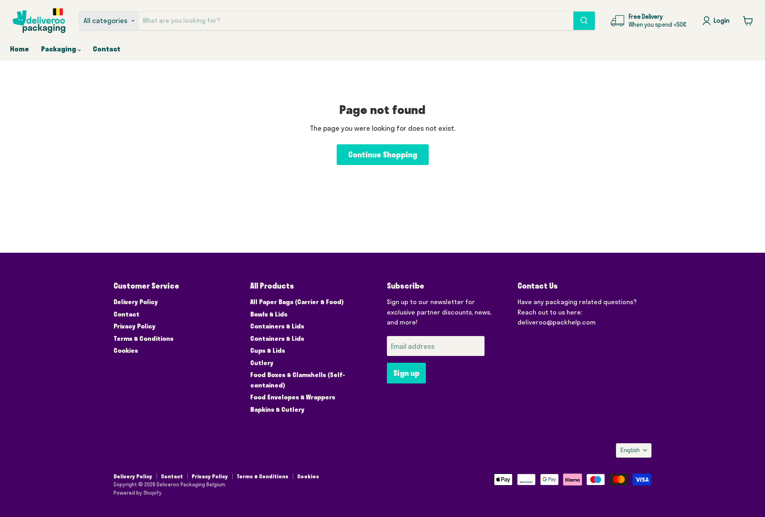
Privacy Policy (134, 326)
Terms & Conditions (143, 338)
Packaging (59, 49)
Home (19, 49)
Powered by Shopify (138, 492)
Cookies (126, 350)
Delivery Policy (136, 302)
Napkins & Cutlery (277, 409)
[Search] (584, 21)
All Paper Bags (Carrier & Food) (297, 302)
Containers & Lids (277, 326)
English (629, 450)
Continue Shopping (382, 154)
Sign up (406, 373)
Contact (106, 49)
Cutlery (261, 363)
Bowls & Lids (268, 314)
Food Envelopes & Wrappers (292, 397)
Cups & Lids (267, 350)
